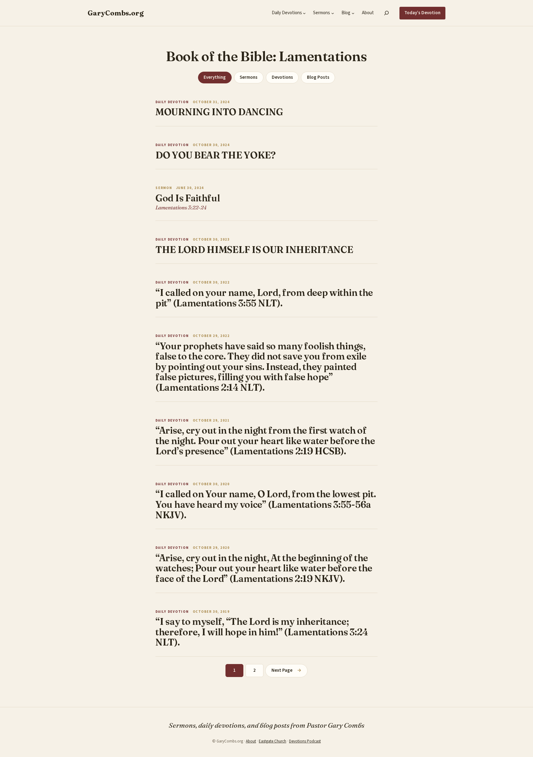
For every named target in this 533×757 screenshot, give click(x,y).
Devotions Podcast (305, 741)
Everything (215, 77)
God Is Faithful (187, 198)
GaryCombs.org (116, 13)
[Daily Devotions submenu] (304, 13)
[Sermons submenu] (332, 13)
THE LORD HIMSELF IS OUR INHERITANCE (254, 250)
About (251, 741)
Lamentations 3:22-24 (181, 207)
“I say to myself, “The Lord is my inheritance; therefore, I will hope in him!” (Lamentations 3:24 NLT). (261, 632)
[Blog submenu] (353, 13)
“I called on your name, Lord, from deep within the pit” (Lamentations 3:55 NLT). (264, 298)
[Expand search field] (386, 13)
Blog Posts (318, 77)
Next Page (286, 670)
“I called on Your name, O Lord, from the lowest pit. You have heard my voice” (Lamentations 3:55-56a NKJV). (265, 504)
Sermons (249, 77)
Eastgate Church (272, 741)
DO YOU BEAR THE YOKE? (215, 155)
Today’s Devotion (422, 13)
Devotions (282, 77)
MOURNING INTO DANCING (219, 112)
